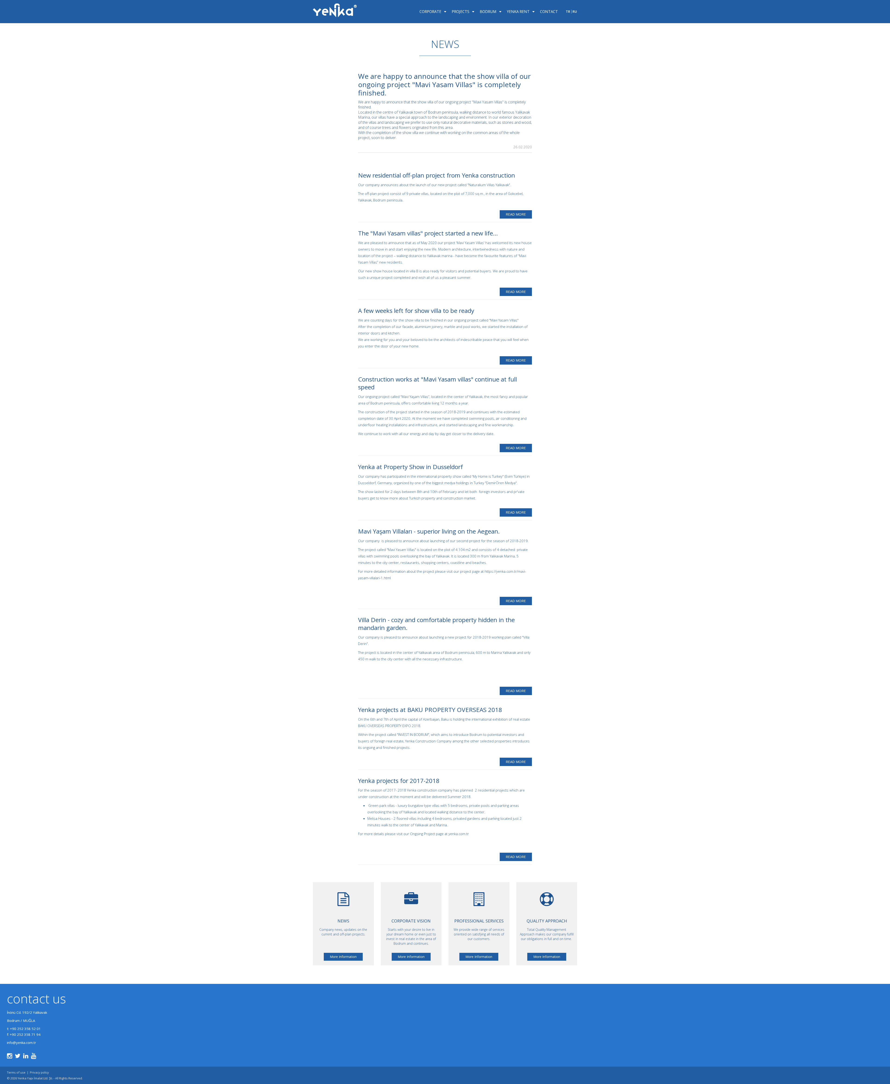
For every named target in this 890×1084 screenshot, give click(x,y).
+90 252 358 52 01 (25, 1028)
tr (568, 11)
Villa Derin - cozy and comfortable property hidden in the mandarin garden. (436, 624)
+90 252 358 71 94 (25, 1034)
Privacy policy (39, 1072)
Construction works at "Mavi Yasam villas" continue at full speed (437, 383)
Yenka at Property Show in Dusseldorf (410, 467)
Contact (549, 11)
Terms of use (16, 1072)
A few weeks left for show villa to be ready (416, 310)
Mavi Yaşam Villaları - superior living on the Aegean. (429, 531)
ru (574, 11)
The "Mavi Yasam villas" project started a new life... (428, 233)
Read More (516, 214)
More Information (343, 956)
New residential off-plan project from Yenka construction (436, 175)
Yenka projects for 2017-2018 (398, 780)
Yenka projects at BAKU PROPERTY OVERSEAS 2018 (430, 710)
